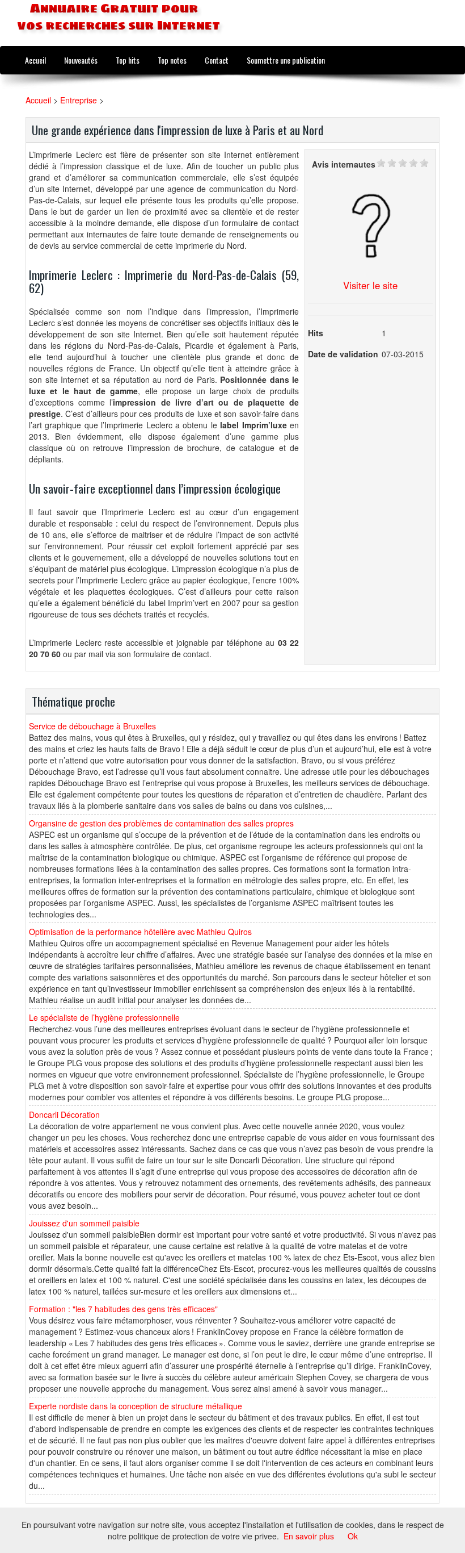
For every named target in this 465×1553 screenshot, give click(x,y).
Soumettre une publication (286, 60)
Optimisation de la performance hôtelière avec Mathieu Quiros (140, 931)
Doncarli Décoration (64, 1114)
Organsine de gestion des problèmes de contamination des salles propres (161, 823)
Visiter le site (370, 285)
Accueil (35, 60)
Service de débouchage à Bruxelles (92, 726)
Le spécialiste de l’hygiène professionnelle (104, 1017)
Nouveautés (81, 60)
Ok (353, 1536)
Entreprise (78, 100)
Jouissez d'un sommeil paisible (84, 1223)
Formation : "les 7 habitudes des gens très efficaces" (123, 1308)
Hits (315, 333)
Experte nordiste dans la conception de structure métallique (135, 1406)
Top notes (172, 60)
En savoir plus (309, 1536)
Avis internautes (343, 164)
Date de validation (343, 354)
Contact (217, 60)
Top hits (128, 60)
